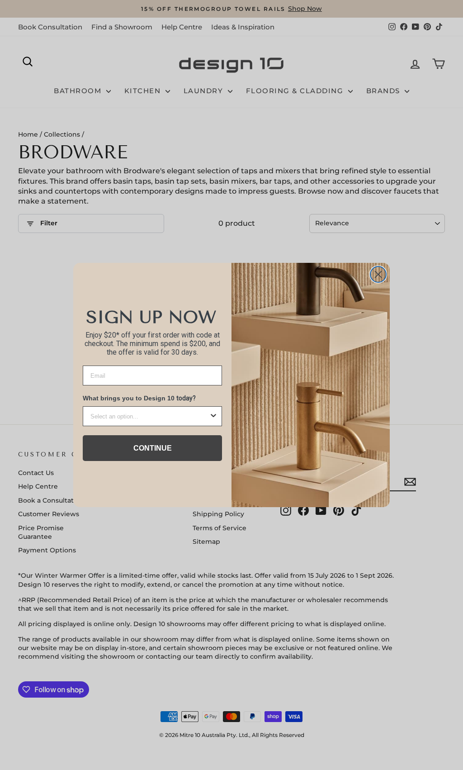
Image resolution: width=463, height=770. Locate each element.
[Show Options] (213, 416)
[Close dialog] (378, 274)
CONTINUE (152, 448)
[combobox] (149, 416)
